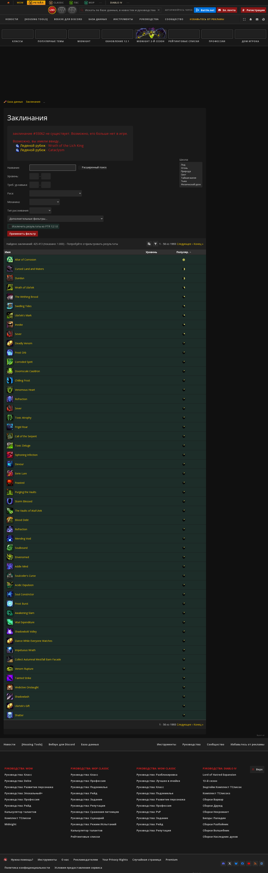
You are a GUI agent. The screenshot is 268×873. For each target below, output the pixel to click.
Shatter (19, 715)
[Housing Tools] (32, 744)
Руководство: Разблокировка (157, 774)
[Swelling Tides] (9, 305)
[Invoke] (9, 324)
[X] (229, 863)
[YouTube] (249, 863)
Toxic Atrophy (23, 417)
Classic (59, 2)
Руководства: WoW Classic (156, 768)
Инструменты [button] (123, 19)
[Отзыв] (257, 19)
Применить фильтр (22, 233)
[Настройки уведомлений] (250, 19)
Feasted (19, 482)
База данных (98, 19)
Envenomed (22, 557)
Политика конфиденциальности (27, 867)
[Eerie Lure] (9, 473)
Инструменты (166, 744)
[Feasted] (9, 482)
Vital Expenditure (24, 622)
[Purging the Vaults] (9, 491)
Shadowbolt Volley (26, 631)
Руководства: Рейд (18, 805)
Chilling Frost (22, 380)
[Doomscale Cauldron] (9, 371)
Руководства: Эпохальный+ (24, 793)
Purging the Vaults (25, 492)
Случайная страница (146, 859)
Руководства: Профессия (22, 799)
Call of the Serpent (26, 436)
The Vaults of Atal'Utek (28, 510)
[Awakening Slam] (9, 612)
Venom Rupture (24, 668)
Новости (11, 19)
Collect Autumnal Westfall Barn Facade (38, 659)
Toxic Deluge (22, 445)
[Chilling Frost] (9, 380)
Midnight (10, 824)
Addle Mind (21, 566)
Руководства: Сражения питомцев (95, 812)
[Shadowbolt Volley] (9, 631)
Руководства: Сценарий (87, 818)
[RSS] (255, 863)
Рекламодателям (85, 859)
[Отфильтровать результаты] (155, 244)
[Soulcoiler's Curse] (9, 575)
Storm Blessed (23, 501)
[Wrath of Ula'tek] (9, 287)
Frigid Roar (21, 427)
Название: (13, 167)
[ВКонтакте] (261, 863)
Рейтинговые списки (85, 836)
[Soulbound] (9, 547)
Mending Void (23, 538)
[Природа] (191, 171)
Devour (19, 464)
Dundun (19, 278)
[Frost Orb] (9, 352)
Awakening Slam (24, 613)
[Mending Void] (9, 538)
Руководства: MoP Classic (90, 768)
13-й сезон (210, 781)
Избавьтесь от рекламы (207, 19)
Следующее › (185, 244)
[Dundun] (9, 278)
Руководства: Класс (18, 774)
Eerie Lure (21, 473)
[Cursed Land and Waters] (9, 268)
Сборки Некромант (216, 812)
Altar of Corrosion (25, 259)
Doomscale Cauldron (27, 371)
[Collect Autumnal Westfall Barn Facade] (9, 659)
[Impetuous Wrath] (9, 650)
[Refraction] (9, 398)
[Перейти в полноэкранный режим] (244, 19)
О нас (65, 859)
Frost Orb (20, 352)
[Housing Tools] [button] (36, 19)
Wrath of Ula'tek (24, 287)
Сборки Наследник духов (220, 836)
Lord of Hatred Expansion (219, 774)
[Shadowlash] (9, 696)
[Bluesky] (236, 863)
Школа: (183, 159)
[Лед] (191, 164)
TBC (76, 2)
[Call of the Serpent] (9, 436)
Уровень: (12, 176)
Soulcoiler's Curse (25, 575)
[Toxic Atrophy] (9, 417)
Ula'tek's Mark (23, 315)
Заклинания (33, 101)
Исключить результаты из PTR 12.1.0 (35, 226)
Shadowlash (22, 696)
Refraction (21, 399)
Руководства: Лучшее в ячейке (158, 781)
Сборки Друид (213, 805)
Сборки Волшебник (216, 830)
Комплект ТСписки (18, 818)
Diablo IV (120, 2)
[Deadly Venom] (9, 343)
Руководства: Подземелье (89, 787)
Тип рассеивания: (18, 210)
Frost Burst (21, 603)
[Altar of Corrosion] (9, 259)
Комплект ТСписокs (216, 793)
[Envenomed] (9, 557)
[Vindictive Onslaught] (9, 687)
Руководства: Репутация (88, 805)
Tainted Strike (23, 678)
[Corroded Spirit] (9, 361)
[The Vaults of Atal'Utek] (9, 510)
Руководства (149, 19)
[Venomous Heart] (9, 389)
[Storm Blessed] (9, 501)
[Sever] (9, 333)
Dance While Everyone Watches (33, 641)
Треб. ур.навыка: (17, 185)
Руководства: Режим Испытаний (93, 824)
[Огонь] (191, 168)
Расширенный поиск (94, 167)
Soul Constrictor (24, 594)
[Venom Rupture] (9, 668)
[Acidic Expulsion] (9, 584)
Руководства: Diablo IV (219, 768)
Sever (18, 334)
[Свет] (191, 174)
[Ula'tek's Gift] (9, 705)
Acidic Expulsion (24, 585)
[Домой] (24, 10)
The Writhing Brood (26, 296)
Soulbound (21, 548)
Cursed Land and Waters (29, 269)
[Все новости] (8, 3)
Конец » (198, 244)
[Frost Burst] (9, 603)
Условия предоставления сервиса (78, 867)
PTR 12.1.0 (61, 9)
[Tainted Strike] (9, 677)
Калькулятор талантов (20, 812)
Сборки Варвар (213, 799)
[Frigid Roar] (9, 426)
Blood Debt (22, 520)
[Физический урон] (191, 184)
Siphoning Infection (26, 455)
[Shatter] (9, 715)
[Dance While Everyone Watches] (9, 640)
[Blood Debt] (9, 519)
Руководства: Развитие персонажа (29, 787)
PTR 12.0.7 (72, 9)
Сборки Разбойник (215, 824)
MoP (92, 2)
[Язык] (263, 19)
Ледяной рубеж (32, 145)
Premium (172, 859)
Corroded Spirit (24, 362)
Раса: (10, 193)
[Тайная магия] (191, 178)
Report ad (260, 735)
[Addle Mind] (9, 566)
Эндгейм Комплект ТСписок (222, 787)
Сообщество (174, 19)
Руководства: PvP (149, 812)
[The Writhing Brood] (9, 296)
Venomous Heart (25, 389)
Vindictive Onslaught (27, 687)
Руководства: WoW (19, 768)
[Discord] (223, 863)
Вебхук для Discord (68, 19)
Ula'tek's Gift (22, 706)
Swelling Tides (23, 306)
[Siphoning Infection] (9, 454)
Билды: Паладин (214, 818)
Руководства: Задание (86, 799)
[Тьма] (191, 181)
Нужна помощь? (22, 859)
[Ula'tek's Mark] (9, 315)
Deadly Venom (23, 343)
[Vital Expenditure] (9, 622)
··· (100, 2)
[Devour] (9, 464)
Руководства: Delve (18, 781)
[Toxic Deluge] (9, 445)
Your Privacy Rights (115, 859)
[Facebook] (242, 863)
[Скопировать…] (149, 244)
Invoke (19, 324)
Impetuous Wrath (25, 650)
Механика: (13, 202)
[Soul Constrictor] (9, 594)
